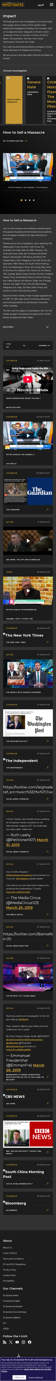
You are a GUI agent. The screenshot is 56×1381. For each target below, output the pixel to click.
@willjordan (12, 1043)
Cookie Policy (9, 1275)
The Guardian (13, 510)
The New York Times (16, 642)
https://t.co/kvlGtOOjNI (18, 892)
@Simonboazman (33, 1039)
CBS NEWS (10, 1104)
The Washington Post (17, 741)
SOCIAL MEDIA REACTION (17, 946)
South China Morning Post (19, 1184)
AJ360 (6, 1328)
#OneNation (22, 878)
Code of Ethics (10, 1253)
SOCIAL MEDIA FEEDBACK (17, 799)
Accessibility (8, 1281)
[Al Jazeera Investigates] (28, 4)
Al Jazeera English (11, 1301)
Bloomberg (11, 1210)
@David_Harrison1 (15, 1046)
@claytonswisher (15, 1039)
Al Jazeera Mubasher (13, 1306)
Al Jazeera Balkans (11, 1317)
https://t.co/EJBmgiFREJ (18, 1050)
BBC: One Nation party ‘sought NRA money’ (23, 1152)
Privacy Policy (9, 1270)
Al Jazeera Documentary (14, 1312)
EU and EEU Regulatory (14, 1264)
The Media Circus (14, 915)
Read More (8, 327)
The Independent (14, 768)
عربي (41, 4)
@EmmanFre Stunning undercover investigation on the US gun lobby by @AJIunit (25, 1077)
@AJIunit (23, 1019)
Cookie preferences (35, 1377)
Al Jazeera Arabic (11, 1295)
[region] (28, 1369)
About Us (7, 1247)
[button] (22, 200)
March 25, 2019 (19, 907)
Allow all (19, 1377)
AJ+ (5, 1323)
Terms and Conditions (13, 1259)
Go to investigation (13, 141)
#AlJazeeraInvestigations (19, 875)
